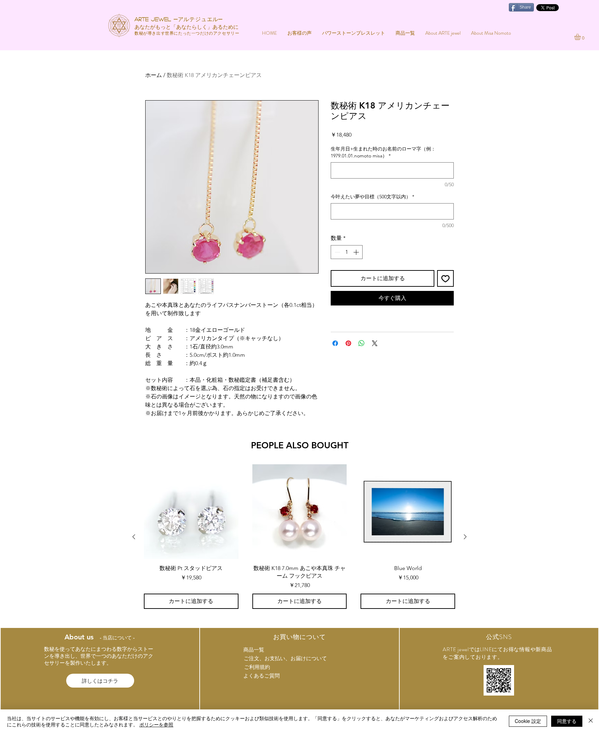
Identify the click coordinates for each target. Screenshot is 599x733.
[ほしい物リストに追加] (445, 278)
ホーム (153, 75)
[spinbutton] (346, 252)
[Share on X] (375, 343)
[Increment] (357, 252)
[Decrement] (336, 252)
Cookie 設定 (528, 720)
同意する (566, 720)
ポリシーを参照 (156, 724)
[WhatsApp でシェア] (361, 343)
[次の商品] (465, 537)
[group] (299, 536)
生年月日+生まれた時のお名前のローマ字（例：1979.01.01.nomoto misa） (383, 152)
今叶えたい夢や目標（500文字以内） (372, 196)
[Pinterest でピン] (348, 343)
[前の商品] (134, 537)
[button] (581, 37)
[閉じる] (591, 721)
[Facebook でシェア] (335, 343)
